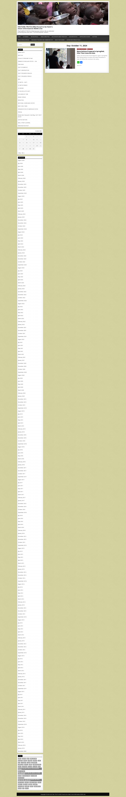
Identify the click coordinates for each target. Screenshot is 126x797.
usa (23, 788)
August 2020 (21, 375)
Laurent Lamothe (33, 782)
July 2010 (20, 730)
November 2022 (22, 294)
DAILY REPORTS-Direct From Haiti (59, 36)
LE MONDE (21, 88)
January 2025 (21, 217)
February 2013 (21, 637)
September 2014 (22, 581)
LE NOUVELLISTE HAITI (24, 91)
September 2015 (22, 545)
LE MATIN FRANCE (22, 85)
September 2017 (22, 476)
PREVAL (20, 112)
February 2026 (21, 178)
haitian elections (26, 776)
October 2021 (21, 333)
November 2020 (22, 366)
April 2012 (20, 667)
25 (37, 145)
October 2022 (21, 297)
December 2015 (22, 536)
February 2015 (21, 566)
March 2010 (21, 742)
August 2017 (21, 479)
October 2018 (21, 441)
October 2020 (21, 369)
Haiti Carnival (33, 776)
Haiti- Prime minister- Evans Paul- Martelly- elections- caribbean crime (29, 773)
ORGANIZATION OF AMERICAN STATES (28, 109)
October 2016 (21, 509)
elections (35, 766)
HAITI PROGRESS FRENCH (25, 76)
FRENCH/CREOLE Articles (23, 40)
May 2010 (20, 736)
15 (26, 142)
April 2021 (20, 351)
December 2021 (22, 327)
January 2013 (21, 640)
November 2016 (22, 506)
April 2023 (20, 279)
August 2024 (21, 232)
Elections (94, 36)
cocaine (28, 762)
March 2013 (21, 635)
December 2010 (22, 715)
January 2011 (21, 712)
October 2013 (21, 614)
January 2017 (21, 500)
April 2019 (20, 423)
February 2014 (21, 602)
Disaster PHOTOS (73, 36)
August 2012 (21, 655)
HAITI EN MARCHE (23, 67)
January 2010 (21, 748)
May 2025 (20, 205)
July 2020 (20, 378)
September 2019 (22, 408)
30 (30, 148)
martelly (20, 784)
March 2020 (21, 390)
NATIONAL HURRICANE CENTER (26, 103)
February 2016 (21, 530)
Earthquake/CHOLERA (85, 36)
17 (33, 142)
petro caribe (21, 786)
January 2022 (21, 324)
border (25, 760)
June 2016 (20, 518)
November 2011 (22, 682)
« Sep (19, 153)
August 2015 (21, 548)
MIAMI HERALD (22, 97)
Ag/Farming (26, 36)
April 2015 (20, 560)
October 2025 (21, 190)
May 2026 (20, 169)
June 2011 (20, 697)
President (27, 786)
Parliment (35, 784)
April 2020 (20, 387)
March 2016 (21, 527)
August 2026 (21, 160)
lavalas (39, 782)
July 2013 (20, 623)
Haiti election (21, 778)
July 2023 (20, 270)
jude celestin (21, 782)
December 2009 (22, 751)
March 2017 (21, 494)
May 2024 (20, 241)
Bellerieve (20, 760)
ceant (39, 760)
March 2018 (21, 458)
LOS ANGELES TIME (23, 94)
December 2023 (22, 256)
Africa (19, 758)
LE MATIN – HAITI (22, 82)
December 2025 (22, 184)
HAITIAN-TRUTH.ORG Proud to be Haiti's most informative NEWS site (35, 28)
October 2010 (21, 721)
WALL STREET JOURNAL (24, 122)
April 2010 (20, 739)
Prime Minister (37, 786)
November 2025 (22, 187)
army (28, 758)
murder (30, 784)
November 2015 (22, 539)
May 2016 (20, 521)
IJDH (19, 79)
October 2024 (21, 226)
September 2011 (22, 688)
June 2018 (20, 452)
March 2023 (21, 282)
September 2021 (22, 336)
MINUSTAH (21, 100)
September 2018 (22, 444)
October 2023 (21, 262)
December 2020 (22, 363)
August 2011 (21, 691)
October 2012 (21, 649)
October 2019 (21, 405)
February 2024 (21, 250)
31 (33, 148)
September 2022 (22, 300)
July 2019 (20, 414)
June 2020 (20, 381)
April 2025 (20, 208)
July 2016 (20, 515)
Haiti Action (21, 64)
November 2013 (22, 611)
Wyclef (26, 788)
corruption (20, 764)
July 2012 (20, 658)
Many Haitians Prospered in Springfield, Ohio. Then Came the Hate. (90, 52)
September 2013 (22, 617)
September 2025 (22, 193)
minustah (25, 784)
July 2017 (20, 482)
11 (37, 139)
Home (19, 36)
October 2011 (21, 685)
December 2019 (22, 399)
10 (33, 139)
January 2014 (21, 605)
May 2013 (20, 629)
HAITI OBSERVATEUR (23, 70)
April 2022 (20, 315)
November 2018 (22, 438)
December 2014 (22, 572)
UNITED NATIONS (22, 119)
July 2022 (20, 306)
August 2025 (21, 196)
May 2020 (20, 384)
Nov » (23, 153)
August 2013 (21, 620)
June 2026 (20, 166)
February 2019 (21, 429)
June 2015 (20, 554)
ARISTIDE (20, 55)
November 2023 (22, 259)
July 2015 (20, 551)
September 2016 (22, 512)
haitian (19, 776)
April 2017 (20, 491)
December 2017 (22, 467)
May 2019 (20, 420)
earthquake (24, 766)
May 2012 (20, 664)
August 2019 (21, 411)
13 (19, 142)
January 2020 (21, 396)
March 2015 (21, 563)
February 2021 (21, 357)
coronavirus (34, 762)
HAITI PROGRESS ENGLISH (25, 73)
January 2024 (21, 253)
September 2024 (22, 229)
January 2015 (21, 569)
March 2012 (21, 670)
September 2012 (22, 652)
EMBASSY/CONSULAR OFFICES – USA (27, 61)
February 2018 (21, 461)
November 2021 (22, 330)
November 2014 (22, 575)
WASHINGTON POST (23, 125)
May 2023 (20, 276)
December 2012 (22, 643)
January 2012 (21, 676)
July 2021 (20, 342)
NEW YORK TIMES (22, 106)
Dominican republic (37, 764)
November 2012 (22, 646)
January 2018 (21, 464)
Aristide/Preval (34, 36)
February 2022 (21, 321)
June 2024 (20, 238)
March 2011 (21, 706)
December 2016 (22, 503)
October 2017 (21, 473)
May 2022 (20, 312)
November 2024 (22, 223)
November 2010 (22, 718)
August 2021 (21, 339)
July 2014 (20, 587)
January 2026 (21, 181)
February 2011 (21, 709)
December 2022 (22, 291)
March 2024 (21, 247)
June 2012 (20, 661)
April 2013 (20, 632)
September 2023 (22, 264)
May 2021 (20, 348)
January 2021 (21, 360)
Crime (30, 764)
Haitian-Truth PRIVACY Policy (73, 40)
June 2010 (20, 733)
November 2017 (22, 470)
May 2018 (20, 455)
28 (23, 148)
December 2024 (22, 220)
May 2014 (20, 593)
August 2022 (21, 303)
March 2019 (21, 426)
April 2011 (20, 703)
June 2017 (20, 485)
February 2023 (21, 285)
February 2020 (21, 393)
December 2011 (22, 679)
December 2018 (22, 435)
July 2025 (20, 199)
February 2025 (21, 214)
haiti (39, 766)
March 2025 (21, 211)
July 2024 (20, 235)
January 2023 (21, 288)
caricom (35, 760)
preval (31, 786)
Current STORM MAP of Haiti (25, 58)
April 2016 (20, 524)
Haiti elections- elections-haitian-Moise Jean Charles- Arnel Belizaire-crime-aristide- (29, 780)
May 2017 (20, 488)
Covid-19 (26, 764)
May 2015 (20, 557)
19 (40, 142)
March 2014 (21, 599)
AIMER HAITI (21, 52)
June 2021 (20, 345)
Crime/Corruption (45, 36)
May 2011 (20, 700)
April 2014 (20, 596)
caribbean (30, 760)
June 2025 (20, 202)
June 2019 (20, 417)
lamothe (26, 782)
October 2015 (21, 542)
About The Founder (59, 40)
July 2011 (20, 694)
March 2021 (21, 354)
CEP (19, 762)
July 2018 (20, 450)
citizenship (23, 762)
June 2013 (20, 626)
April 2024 (20, 244)
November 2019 (22, 402)
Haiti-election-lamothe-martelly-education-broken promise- (28, 769)
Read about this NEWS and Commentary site (42, 40)
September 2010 (22, 724)
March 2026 (21, 175)
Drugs (19, 766)
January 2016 (21, 533)
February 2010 (21, 745)
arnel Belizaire (33, 758)
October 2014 (21, 578)
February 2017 (21, 497)
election (30, 766)
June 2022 (20, 309)
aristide (24, 758)
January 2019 (21, 432)
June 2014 (20, 590)
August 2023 (21, 267)
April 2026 (20, 172)
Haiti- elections (21, 771)
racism (19, 788)
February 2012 (21, 673)
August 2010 (21, 727)
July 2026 (20, 163)
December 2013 (22, 608)
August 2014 (21, 584)
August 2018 (21, 447)
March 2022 (21, 318)
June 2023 (20, 273)
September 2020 (22, 372)
